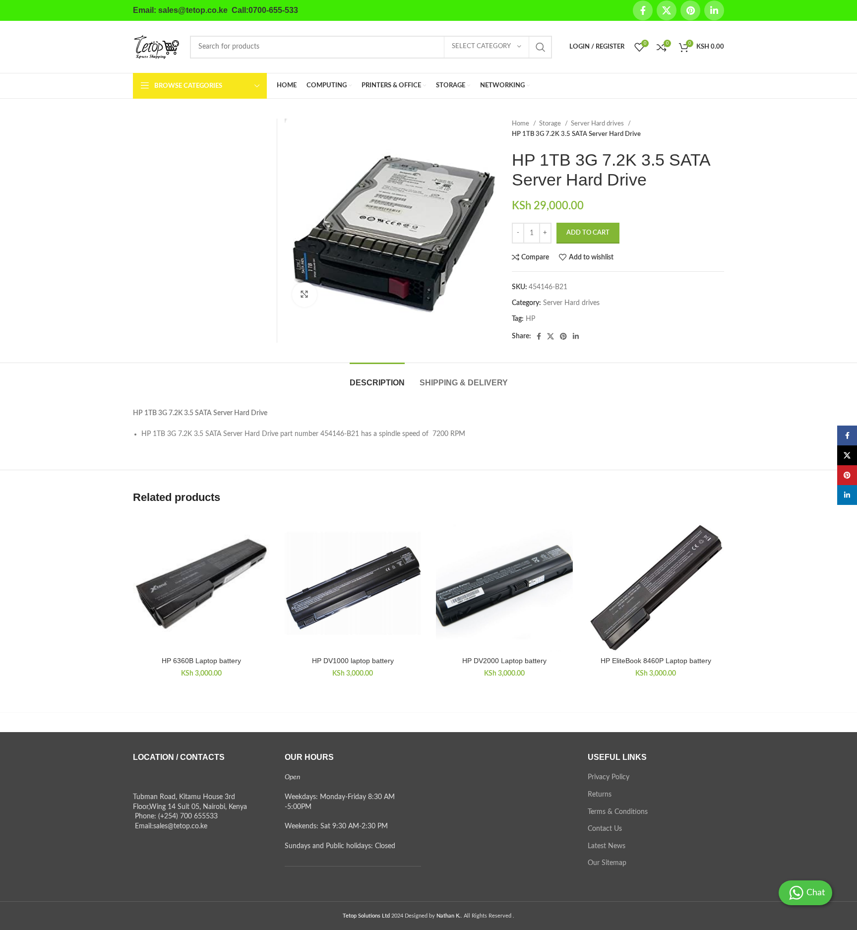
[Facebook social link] (643, 10)
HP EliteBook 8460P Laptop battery (656, 661)
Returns (600, 794)
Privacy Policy (608, 777)
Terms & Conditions (618, 811)
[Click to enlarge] (304, 294)
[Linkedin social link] (714, 10)
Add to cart (588, 233)
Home (521, 123)
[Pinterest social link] (690, 10)
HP (530, 318)
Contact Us (605, 828)
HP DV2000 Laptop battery (504, 661)
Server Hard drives (598, 123)
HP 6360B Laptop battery (201, 661)
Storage (550, 123)
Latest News (606, 846)
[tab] (377, 378)
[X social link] (666, 10)
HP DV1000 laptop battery (353, 661)
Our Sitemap (607, 863)
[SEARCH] (540, 47)
